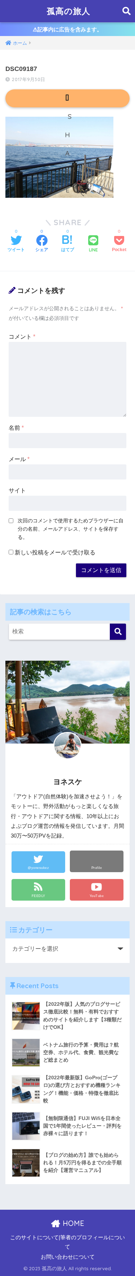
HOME (72, 1223)
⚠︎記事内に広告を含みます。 (67, 29)
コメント (22, 337)
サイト (17, 490)
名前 (16, 428)
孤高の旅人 (68, 11)
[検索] (118, 632)
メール (19, 459)
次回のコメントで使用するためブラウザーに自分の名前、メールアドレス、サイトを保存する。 (70, 529)
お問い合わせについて (68, 1257)
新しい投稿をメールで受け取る (55, 552)
